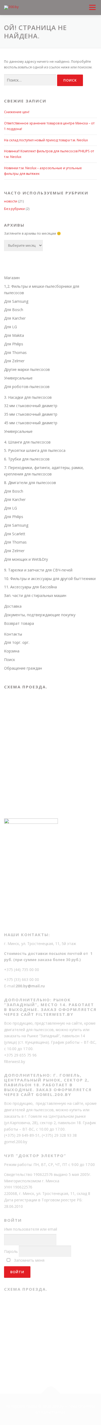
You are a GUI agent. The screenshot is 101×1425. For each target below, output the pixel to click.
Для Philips (13, 343)
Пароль (11, 1251)
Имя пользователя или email (30, 1229)
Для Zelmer (14, 360)
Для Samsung (16, 301)
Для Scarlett (14, 533)
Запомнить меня (29, 1260)
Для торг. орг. (16, 642)
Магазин (12, 277)
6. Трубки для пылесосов (27, 459)
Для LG (10, 326)
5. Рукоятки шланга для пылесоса (34, 450)
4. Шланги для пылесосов (27, 442)
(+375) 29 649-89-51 (22, 1135)
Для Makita (14, 335)
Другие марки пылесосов (27, 369)
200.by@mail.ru (30, 985)
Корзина (11, 651)
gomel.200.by (15, 1141)
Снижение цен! (16, 112)
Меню (92, 3)
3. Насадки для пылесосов (28, 397)
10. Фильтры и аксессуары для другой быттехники (50, 578)
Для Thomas (15, 352)
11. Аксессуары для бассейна (30, 586)
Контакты (13, 634)
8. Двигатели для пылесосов (30, 482)
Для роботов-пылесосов (27, 386)
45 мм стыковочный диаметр (30, 422)
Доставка (13, 606)
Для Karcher (15, 318)
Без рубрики (14, 208)
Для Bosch (13, 309)
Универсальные (18, 378)
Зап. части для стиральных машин (35, 595)
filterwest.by (14, 1061)
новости (10, 201)
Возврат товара (19, 623)
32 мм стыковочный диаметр (30, 405)
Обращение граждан (23, 668)
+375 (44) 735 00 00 (21, 969)
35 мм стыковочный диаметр (30, 414)
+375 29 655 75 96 (20, 1055)
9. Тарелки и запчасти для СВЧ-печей (38, 570)
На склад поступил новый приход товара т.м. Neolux (46, 140)
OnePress (86, 1406)
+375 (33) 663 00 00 (21, 979)
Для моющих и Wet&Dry (26, 559)
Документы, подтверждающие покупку (39, 614)
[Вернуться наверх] (50, 1393)
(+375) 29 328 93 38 (59, 1135)
